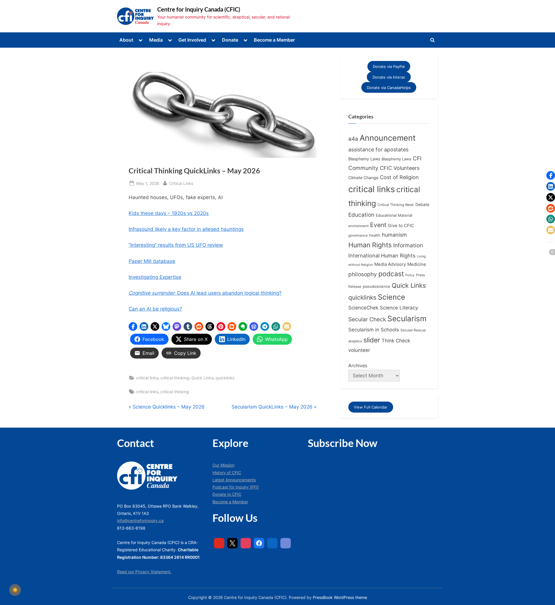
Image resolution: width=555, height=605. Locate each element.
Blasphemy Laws (364, 158)
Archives (357, 365)
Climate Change (363, 177)
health (374, 235)
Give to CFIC (401, 225)
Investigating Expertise (155, 277)
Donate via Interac (389, 77)
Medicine (416, 264)
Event (378, 225)
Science (391, 297)
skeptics (355, 341)
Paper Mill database (152, 261)
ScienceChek (363, 308)
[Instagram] (245, 543)
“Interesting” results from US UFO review (176, 245)
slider (371, 340)
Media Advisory (390, 264)
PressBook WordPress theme (340, 597)
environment (358, 226)
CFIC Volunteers (399, 168)
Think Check (396, 340)
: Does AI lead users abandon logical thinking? (205, 293)
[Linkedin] (272, 543)
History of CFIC (226, 472)
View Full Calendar (370, 407)
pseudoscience (376, 286)
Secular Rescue (413, 330)
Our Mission (223, 465)
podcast (391, 274)
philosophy (362, 274)
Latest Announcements (234, 479)
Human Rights (370, 245)
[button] (133, 326)
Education (361, 214)
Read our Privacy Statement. (144, 571)
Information (408, 245)
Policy (410, 275)
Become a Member (274, 40)
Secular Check (367, 319)
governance (358, 235)
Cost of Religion (399, 177)
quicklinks (225, 377)
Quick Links (202, 377)
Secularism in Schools (373, 329)
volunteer (359, 350)
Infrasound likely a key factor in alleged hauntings (186, 229)
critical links (147, 377)
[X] (232, 543)
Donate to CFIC (226, 494)
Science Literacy (399, 308)
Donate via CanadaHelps (389, 87)
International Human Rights (381, 256)
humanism (394, 234)
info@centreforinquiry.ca (140, 520)
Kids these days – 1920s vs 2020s (169, 213)
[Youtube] (219, 543)
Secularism (407, 318)
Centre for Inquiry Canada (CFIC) (198, 9)
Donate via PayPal (389, 66)
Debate (422, 204)
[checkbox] (15, 590)
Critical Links (181, 183)
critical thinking (174, 377)
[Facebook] (259, 543)
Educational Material (394, 215)
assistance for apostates (378, 149)
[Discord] (285, 543)
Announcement (388, 138)
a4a (353, 138)
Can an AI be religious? (155, 309)
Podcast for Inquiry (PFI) (235, 487)
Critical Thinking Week (396, 205)
